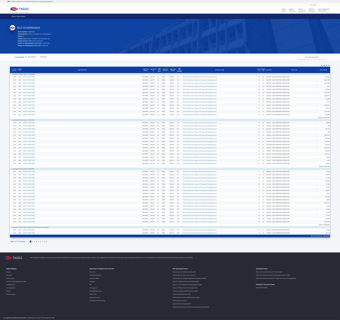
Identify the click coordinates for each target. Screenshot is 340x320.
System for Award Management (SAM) (16, 281)
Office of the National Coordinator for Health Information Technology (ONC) (276, 278)
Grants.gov (9, 275)
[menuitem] (322, 65)
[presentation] (170, 156)
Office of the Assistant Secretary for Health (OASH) (269, 272)
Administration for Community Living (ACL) (184, 275)
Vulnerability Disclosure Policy (97, 300)
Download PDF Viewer (261, 287)
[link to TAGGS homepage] (49, 9)
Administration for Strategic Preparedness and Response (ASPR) (189, 278)
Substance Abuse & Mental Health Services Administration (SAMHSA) (191, 307)
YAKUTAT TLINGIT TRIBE (29, 77)
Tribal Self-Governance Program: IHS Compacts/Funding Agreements (200, 77)
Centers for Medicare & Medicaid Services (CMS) (185, 291)
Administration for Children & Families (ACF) (184, 272)
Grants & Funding (94, 278)
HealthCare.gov (10, 278)
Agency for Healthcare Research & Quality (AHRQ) (186, 281)
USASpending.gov (10, 294)
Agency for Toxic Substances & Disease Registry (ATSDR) (187, 284)
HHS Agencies (93, 288)
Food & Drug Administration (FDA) (182, 294)
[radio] (30, 57)
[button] (311, 5)
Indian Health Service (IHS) (180, 300)
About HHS (92, 272)
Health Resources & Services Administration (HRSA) (186, 297)
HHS (90, 284)
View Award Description (312, 57)
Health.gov (92, 281)
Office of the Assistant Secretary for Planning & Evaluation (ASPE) (273, 275)
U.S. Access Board (10, 288)
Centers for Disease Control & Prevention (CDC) (185, 288)
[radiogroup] (118, 57)
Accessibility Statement (95, 275)
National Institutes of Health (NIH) (182, 304)
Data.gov (8, 272)
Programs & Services (94, 297)
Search (315, 5)
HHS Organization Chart (95, 291)
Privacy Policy (93, 294)
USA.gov (8, 291)
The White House (10, 284)
